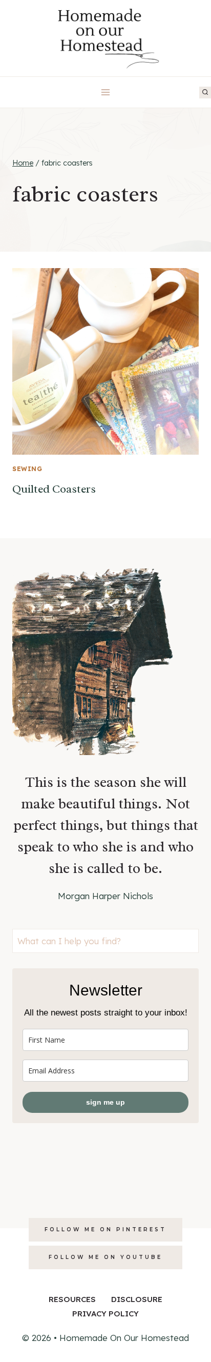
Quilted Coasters (54, 489)
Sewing (27, 469)
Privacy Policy (105, 1313)
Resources (72, 1299)
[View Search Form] (205, 92)
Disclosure (136, 1299)
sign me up (105, 1102)
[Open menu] (105, 92)
